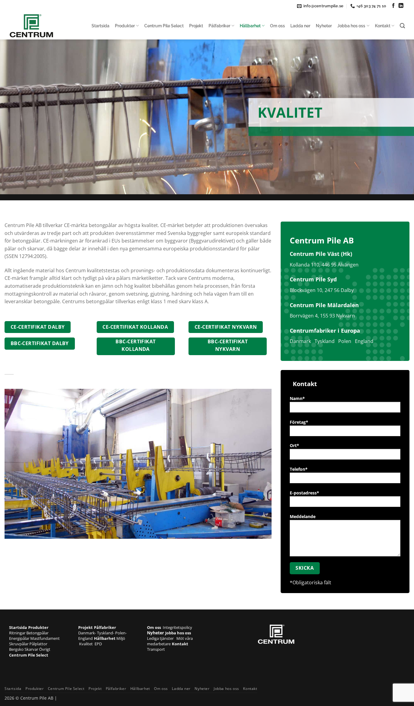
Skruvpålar (19, 644)
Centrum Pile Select (164, 25)
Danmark (300, 341)
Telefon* (299, 469)
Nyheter (324, 25)
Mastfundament (45, 638)
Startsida (100, 25)
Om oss (277, 25)
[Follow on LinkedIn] (401, 5)
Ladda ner (300, 25)
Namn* (297, 398)
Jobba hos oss (351, 25)
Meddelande (303, 516)
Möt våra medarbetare (170, 641)
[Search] (402, 26)
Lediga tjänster (161, 638)
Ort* (294, 445)
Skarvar (32, 649)
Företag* (299, 422)
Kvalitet (87, 644)
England (364, 341)
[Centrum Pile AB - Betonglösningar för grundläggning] (39, 26)
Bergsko (17, 649)
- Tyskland (104, 633)
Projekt (196, 25)
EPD (98, 644)
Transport (156, 649)
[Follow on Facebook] (393, 5)
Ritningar (17, 633)
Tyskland (325, 341)
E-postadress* (304, 493)
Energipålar (19, 638)
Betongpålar (37, 633)
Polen (344, 341)
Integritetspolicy (177, 627)
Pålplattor (38, 644)
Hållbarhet (250, 25)
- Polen (119, 633)
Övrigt (44, 649)
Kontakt (382, 25)
